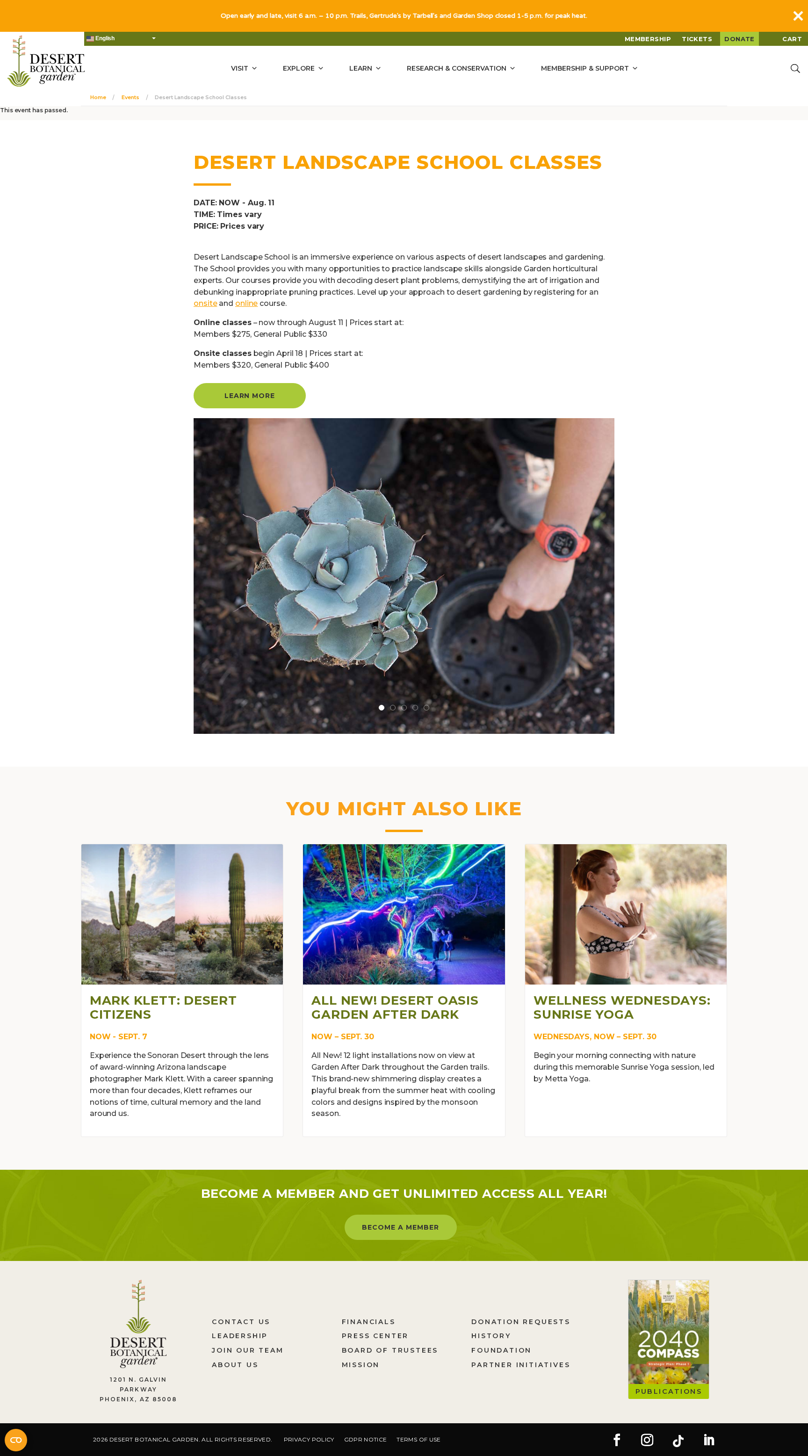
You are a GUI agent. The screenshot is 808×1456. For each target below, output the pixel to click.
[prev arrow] (194, 576)
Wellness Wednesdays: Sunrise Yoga (622, 1007)
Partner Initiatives (520, 1365)
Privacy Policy (309, 1439)
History (491, 1336)
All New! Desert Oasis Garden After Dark (394, 1007)
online (246, 303)
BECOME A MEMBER (400, 1227)
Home (98, 97)
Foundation (501, 1350)
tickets (697, 39)
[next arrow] (613, 576)
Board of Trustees (390, 1350)
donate (739, 39)
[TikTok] (678, 1441)
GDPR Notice (365, 1439)
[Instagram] (647, 1441)
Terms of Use (418, 1439)
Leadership (240, 1336)
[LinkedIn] (709, 1441)
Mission (361, 1365)
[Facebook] (617, 1441)
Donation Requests (520, 1322)
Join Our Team (247, 1350)
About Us (235, 1365)
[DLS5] (404, 575)
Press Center (375, 1336)
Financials (369, 1322)
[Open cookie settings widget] (16, 1440)
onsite (205, 303)
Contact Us (241, 1322)
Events (130, 97)
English (104, 38)
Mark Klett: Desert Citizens (163, 1007)
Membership (648, 39)
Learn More (249, 395)
